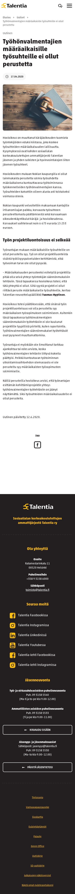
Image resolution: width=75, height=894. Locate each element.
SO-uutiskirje (37, 866)
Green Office (37, 846)
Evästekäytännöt (37, 827)
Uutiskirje (37, 856)
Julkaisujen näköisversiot (37, 875)
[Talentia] (14, 5)
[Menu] (69, 6)
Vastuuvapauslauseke (37, 807)
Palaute (37, 836)
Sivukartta (37, 817)
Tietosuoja (37, 797)
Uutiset (21, 17)
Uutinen (7, 33)
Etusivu (7, 17)
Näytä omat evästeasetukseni (37, 885)
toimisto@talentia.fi (37, 590)
